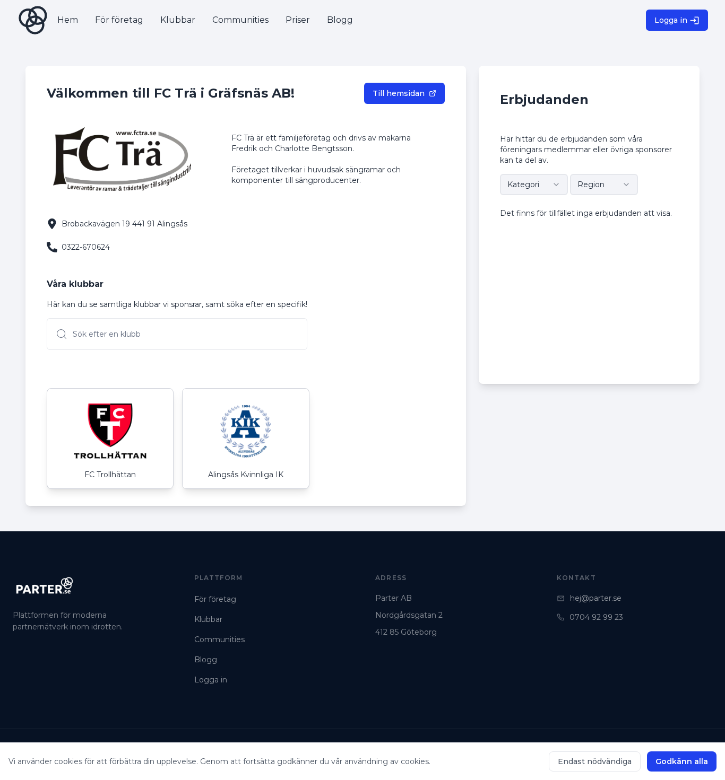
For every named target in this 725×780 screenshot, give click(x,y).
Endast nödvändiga (595, 761)
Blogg (205, 659)
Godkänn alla (681, 761)
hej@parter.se (596, 598)
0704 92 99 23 (596, 617)
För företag (215, 599)
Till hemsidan (399, 93)
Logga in (670, 20)
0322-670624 (86, 247)
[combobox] (534, 184)
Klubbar (208, 619)
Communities (219, 639)
